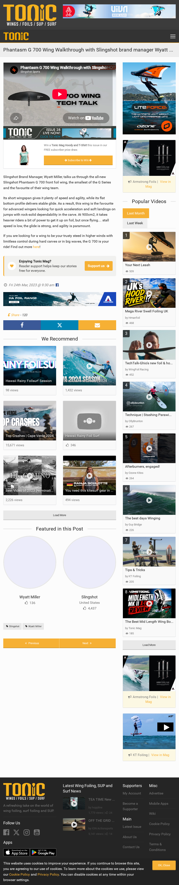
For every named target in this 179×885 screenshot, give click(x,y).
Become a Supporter (130, 806)
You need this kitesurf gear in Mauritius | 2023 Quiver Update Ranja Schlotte (90, 490)
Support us (96, 266)
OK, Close (164, 865)
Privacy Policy (160, 834)
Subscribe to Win (78, 160)
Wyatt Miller (29, 597)
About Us (130, 837)
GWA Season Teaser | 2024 (86, 381)
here (36, 247)
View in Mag (160, 755)
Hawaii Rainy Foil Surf (82, 436)
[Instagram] (27, 834)
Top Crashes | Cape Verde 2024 (30, 436)
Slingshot (89, 597)
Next (86, 643)
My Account (132, 793)
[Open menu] (173, 36)
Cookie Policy (159, 824)
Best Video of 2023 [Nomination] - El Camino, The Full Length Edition (31, 490)
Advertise (156, 793)
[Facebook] (6, 834)
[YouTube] (37, 834)
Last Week (135, 223)
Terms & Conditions (157, 847)
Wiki (152, 813)
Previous (33, 643)
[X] (16, 834)
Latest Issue (132, 827)
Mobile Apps (158, 803)
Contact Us (131, 847)
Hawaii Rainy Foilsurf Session (29, 381)
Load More (59, 515)
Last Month (136, 213)
